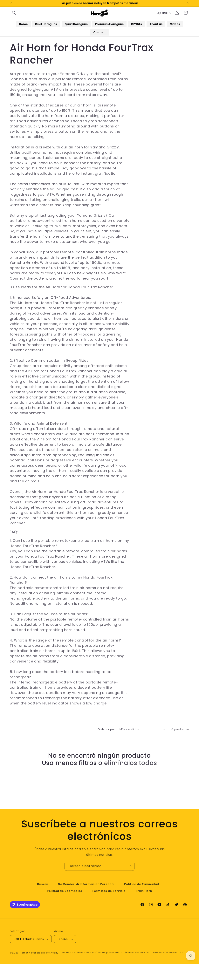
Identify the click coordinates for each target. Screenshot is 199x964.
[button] (14, 13)
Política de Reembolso (64, 891)
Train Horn (143, 891)
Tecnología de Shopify (44, 952)
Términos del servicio (136, 952)
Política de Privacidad (141, 884)
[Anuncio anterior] (11, 3)
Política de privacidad (106, 952)
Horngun (25, 952)
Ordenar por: (107, 729)
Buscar (42, 884)
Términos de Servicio (109, 891)
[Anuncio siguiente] (188, 3)
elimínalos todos (130, 763)
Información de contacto (168, 952)
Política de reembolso (75, 952)
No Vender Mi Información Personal (86, 884)
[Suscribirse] (130, 866)
